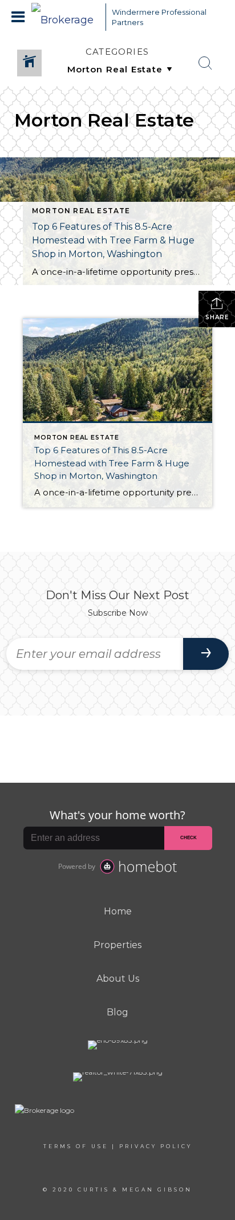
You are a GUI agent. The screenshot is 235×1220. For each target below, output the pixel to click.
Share (217, 317)
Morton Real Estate (81, 210)
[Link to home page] (65, 17)
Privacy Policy (155, 1146)
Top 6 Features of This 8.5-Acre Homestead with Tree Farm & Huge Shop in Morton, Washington (113, 240)
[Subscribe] (206, 654)
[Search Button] (205, 63)
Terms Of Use (75, 1146)
